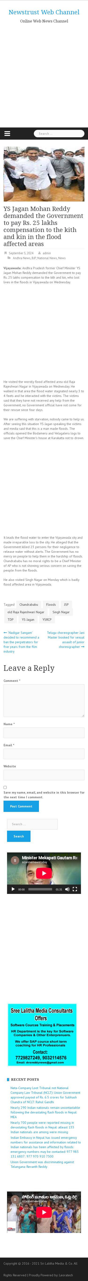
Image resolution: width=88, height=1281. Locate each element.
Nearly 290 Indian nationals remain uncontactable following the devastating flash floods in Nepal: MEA (45, 1112)
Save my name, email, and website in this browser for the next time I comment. (44, 794)
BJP (34, 258)
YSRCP (47, 619)
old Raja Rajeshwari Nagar (26, 612)
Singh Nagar (61, 612)
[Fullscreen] (75, 889)
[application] (44, 873)
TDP (11, 619)
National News (47, 258)
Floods (51, 604)
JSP (66, 604)
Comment (12, 681)
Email (9, 745)
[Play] (13, 889)
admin (47, 253)
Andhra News (22, 258)
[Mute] (67, 889)
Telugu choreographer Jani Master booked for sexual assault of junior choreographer (65, 640)
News (62, 258)
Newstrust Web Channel (44, 12)
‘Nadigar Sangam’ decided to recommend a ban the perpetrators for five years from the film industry (21, 642)
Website (10, 766)
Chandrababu (28, 604)
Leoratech (66, 1275)
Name (9, 724)
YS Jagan (28, 619)
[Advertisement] (44, 74)
